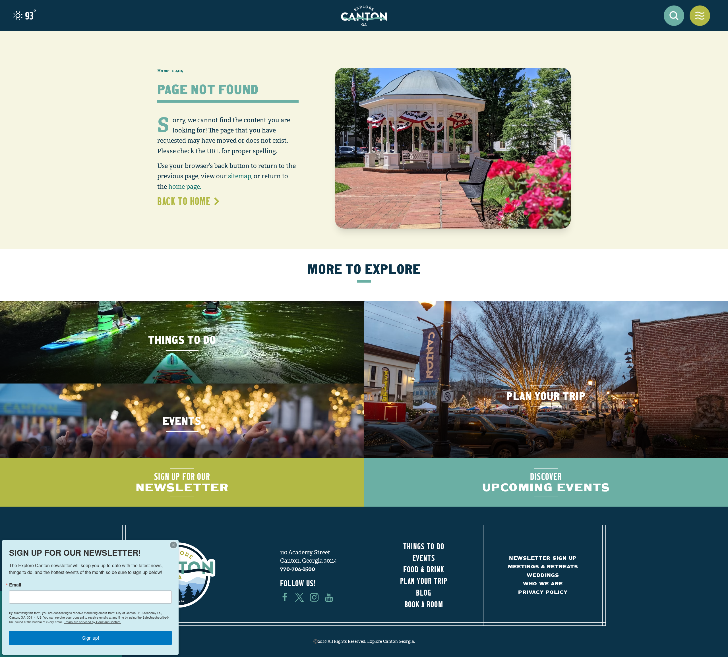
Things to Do (423, 546)
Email (15, 585)
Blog (423, 592)
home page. (184, 186)
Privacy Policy (542, 592)
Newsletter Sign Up (543, 558)
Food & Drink (423, 569)
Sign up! (90, 638)
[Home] (364, 15)
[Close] (173, 545)
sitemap (239, 176)
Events (423, 557)
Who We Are (543, 583)
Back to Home (183, 201)
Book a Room (423, 604)
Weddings (543, 575)
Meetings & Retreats (543, 566)
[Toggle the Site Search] (674, 15)
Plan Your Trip (423, 580)
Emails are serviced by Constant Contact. (92, 621)
